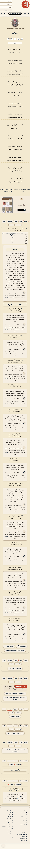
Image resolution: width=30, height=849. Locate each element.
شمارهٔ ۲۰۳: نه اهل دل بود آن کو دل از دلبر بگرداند (7, 190)
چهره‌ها (23, 836)
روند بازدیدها (18, 225)
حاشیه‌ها (11, 225)
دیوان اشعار (14, 28)
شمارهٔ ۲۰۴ (15, 33)
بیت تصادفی (22, 813)
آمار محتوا (23, 840)
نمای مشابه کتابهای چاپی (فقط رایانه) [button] (16, 650)
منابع (10, 836)
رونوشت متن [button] (23, 646)
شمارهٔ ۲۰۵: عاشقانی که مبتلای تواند (22, 190)
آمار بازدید (9, 834)
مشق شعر (10, 221)
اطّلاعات (25, 221)
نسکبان (9, 829)
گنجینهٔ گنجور (8, 819)
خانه (24, 811)
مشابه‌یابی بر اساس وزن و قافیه (16, 733)
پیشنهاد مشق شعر (15, 716)
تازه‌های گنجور (22, 825)
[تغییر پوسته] (3, 845)
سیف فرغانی (21, 28)
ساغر (10, 815)
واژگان (21, 221)
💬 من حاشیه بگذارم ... (13, 790)
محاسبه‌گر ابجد (8, 821)
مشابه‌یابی (23, 823)
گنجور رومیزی (8, 813)
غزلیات (8, 28)
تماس (9, 838)
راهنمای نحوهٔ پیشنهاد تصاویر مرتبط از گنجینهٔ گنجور (15, 698)
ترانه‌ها (4, 221)
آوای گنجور (9, 823)
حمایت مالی (22, 838)
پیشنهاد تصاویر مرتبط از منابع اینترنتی (16, 693)
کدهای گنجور (8, 811)
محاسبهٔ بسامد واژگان (16, 668)
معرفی (23, 832)
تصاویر (15, 221)
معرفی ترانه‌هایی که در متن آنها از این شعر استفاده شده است (15, 750)
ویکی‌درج (12, 240)
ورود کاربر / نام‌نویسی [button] (16, 13)
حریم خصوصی (8, 840)
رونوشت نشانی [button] (9, 646)
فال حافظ (23, 817)
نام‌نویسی (21, 796)
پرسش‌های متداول (21, 834)
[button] (28, 13)
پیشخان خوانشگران (7, 825)
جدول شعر (22, 815)
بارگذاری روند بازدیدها (15, 770)
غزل (13, 237)
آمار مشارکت (8, 832)
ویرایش (6, 297)
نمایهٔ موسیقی (22, 819)
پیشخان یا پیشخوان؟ (6, 827)
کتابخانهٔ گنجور (8, 817)
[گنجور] (25, 4)
